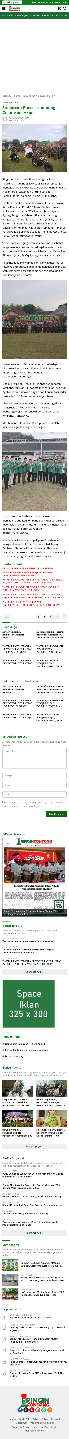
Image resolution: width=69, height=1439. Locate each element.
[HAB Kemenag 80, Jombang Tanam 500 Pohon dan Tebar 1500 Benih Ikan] (10, 1294)
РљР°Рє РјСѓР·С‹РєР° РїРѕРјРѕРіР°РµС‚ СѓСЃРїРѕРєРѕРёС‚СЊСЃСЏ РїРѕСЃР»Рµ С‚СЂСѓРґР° (30, 603)
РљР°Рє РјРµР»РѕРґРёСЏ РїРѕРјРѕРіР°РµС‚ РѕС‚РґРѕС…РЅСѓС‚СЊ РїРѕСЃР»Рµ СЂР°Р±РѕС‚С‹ (31, 589)
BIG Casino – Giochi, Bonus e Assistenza (31, 1317)
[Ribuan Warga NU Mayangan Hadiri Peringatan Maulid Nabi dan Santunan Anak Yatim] (17, 1118)
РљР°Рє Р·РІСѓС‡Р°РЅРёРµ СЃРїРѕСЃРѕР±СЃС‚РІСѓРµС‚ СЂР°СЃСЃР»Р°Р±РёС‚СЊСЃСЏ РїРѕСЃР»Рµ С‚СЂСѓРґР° (33, 596)
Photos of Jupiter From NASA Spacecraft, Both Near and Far (37, 1374)
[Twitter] (26, 1410)
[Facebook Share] (38, 616)
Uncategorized (10, 102)
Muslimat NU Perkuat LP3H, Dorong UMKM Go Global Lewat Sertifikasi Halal (50, 1132)
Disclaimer (21, 1422)
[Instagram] (37, 1410)
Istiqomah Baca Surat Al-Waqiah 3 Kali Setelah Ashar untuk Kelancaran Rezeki (17, 1102)
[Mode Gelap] (59, 8)
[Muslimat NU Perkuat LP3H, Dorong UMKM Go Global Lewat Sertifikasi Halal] (51, 1118)
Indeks (12, 1419)
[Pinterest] (31, 1410)
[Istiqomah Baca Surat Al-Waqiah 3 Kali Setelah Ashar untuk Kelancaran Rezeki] (17, 1088)
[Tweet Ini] (45, 616)
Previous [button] (6, 876)
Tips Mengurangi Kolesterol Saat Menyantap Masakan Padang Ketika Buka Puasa (31, 1223)
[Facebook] (20, 1410)
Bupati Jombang (14, 1056)
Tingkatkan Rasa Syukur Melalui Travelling (25, 1213)
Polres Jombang (14, 1050)
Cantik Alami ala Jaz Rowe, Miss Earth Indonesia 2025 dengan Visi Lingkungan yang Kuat (31, 1186)
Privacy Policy (40, 1419)
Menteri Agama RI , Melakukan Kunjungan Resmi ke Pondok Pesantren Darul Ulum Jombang (51, 1102)
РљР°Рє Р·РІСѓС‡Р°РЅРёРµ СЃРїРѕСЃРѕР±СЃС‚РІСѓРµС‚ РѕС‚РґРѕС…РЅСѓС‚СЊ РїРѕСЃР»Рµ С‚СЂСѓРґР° (32, 581)
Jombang (39, 1044)
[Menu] (4, 8)
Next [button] (62, 876)
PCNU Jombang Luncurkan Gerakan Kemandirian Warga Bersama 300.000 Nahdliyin (32, 1175)
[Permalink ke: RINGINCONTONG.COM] (5, 119)
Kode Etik (24, 1419)
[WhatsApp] (43, 1410)
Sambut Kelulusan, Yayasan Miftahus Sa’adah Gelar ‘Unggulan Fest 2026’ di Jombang (41, 1264)
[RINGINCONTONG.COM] (14, 8)
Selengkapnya (33, 971)
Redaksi (55, 1419)
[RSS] (49, 1410)
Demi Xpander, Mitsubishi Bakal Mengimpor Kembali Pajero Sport (37, 1329)
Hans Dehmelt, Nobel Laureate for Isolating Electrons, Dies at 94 (38, 1363)
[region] (34, 877)
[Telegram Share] (57, 616)
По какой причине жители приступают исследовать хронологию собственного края (29, 574)
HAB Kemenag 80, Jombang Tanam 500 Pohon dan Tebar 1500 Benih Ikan (42, 1293)
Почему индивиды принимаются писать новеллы (27, 567)
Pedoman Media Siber (42, 1422)
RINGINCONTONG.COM (19, 118)
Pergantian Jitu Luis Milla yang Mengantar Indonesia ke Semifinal (37, 1352)
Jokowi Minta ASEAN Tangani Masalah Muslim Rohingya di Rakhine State (34, 1340)
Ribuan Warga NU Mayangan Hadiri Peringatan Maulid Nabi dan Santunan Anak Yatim (17, 1132)
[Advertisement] (34, 54)
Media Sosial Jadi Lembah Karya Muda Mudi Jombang (31, 1196)
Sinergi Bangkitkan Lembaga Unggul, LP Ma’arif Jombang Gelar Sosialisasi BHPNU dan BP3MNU (43, 1279)
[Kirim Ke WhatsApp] (64, 616)
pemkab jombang (38, 1050)
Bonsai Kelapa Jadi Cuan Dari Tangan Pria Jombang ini (32, 1205)
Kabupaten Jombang (16, 1044)
